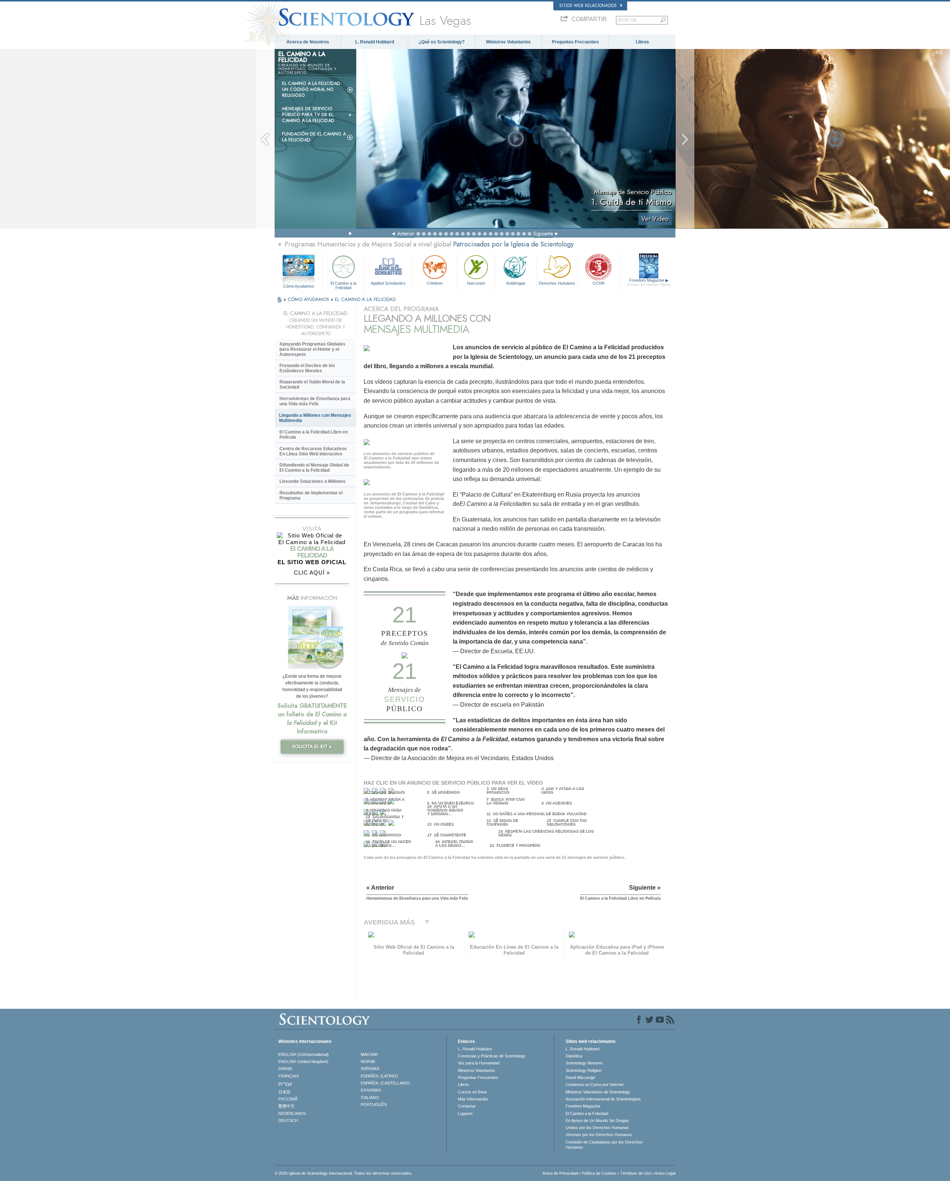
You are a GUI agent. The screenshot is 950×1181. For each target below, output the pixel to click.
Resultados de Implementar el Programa (311, 495)
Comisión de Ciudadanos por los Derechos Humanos (604, 1144)
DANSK (285, 1068)
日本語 (284, 1092)
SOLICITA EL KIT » (312, 746)
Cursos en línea (472, 1092)
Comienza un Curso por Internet (594, 1084)
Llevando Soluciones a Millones (312, 481)
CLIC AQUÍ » (312, 572)
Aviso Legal (665, 1173)
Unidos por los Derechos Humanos (597, 1127)
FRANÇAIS (288, 1076)
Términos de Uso (635, 1173)
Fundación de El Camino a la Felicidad (314, 137)
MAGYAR (369, 1054)
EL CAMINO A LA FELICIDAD (365, 299)
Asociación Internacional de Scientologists (603, 1099)
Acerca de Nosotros (307, 42)
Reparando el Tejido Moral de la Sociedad (312, 384)
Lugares (465, 1113)
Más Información (473, 1099)
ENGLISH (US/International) (303, 1054)
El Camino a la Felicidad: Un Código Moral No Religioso (311, 89)
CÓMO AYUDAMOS (309, 299)
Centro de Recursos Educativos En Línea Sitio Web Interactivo (313, 451)
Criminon (435, 283)
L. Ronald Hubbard (374, 42)
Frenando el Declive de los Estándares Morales (307, 368)
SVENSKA (370, 1068)
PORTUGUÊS (374, 1104)
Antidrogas (515, 283)
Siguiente (543, 233)
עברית (285, 1084)
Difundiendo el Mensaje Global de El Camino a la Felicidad (314, 467)
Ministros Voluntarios (508, 42)
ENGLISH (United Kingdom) (303, 1061)
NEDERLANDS (292, 1113)
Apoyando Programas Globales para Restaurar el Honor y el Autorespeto (312, 349)
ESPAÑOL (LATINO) (379, 1076)
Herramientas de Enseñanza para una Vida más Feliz (314, 401)
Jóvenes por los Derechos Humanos (599, 1134)
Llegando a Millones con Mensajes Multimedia (315, 418)
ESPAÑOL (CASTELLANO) (385, 1083)
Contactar (467, 1106)
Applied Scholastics (388, 283)
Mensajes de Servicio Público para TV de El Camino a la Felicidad (308, 114)
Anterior (406, 233)
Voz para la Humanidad (478, 1063)
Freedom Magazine (649, 282)
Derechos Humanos (557, 283)
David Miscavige (580, 1077)
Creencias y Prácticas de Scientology (491, 1056)
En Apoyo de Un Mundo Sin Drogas (597, 1120)
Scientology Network (584, 1063)
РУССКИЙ (288, 1099)
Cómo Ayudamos (298, 286)
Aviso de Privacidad (560, 1173)
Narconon (476, 283)
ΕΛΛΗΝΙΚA (371, 1090)
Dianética (574, 1056)
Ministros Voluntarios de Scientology (598, 1092)
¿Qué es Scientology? (442, 42)
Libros (642, 42)
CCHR (599, 283)
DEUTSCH (288, 1120)
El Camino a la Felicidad (343, 285)
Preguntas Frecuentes (575, 42)
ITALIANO (370, 1097)
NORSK (368, 1061)
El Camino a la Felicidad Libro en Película (313, 434)
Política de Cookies (599, 1173)
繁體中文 (286, 1106)
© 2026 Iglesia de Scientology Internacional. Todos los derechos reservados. (344, 1173)
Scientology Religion (584, 1070)
